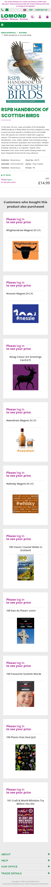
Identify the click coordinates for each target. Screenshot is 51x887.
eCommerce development (12, 884)
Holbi (27, 884)
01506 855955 (2, 9)
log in (9, 179)
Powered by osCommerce (38, 884)
